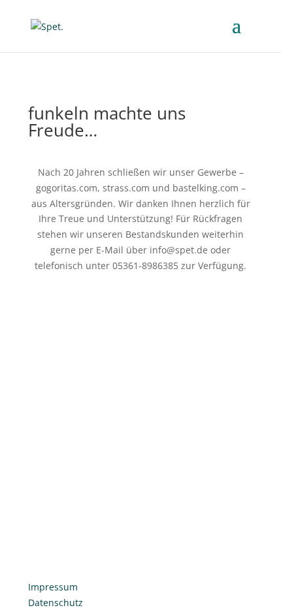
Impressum (53, 587)
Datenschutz (55, 602)
